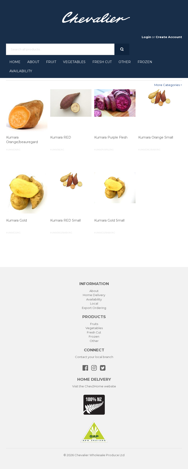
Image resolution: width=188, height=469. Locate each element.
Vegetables (74, 62)
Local (94, 303)
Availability (20, 71)
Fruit (51, 62)
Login (146, 37)
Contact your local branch (94, 357)
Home (14, 62)
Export (87, 308)
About (33, 62)
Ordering (99, 308)
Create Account (169, 37)
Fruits (94, 324)
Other (125, 62)
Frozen (145, 62)
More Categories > (168, 85)
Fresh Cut (102, 62)
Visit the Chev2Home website (94, 386)
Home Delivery (94, 295)
